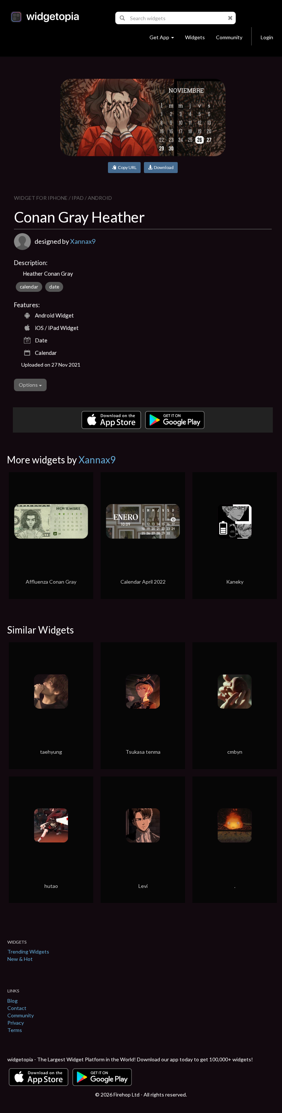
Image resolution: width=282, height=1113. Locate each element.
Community (229, 37)
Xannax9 (82, 241)
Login (267, 37)
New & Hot (20, 959)
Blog (12, 1001)
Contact (16, 1008)
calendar (29, 287)
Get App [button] (159, 37)
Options (29, 385)
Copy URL (126, 167)
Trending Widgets (28, 951)
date (54, 287)
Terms (14, 1030)
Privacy (15, 1023)
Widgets (195, 37)
